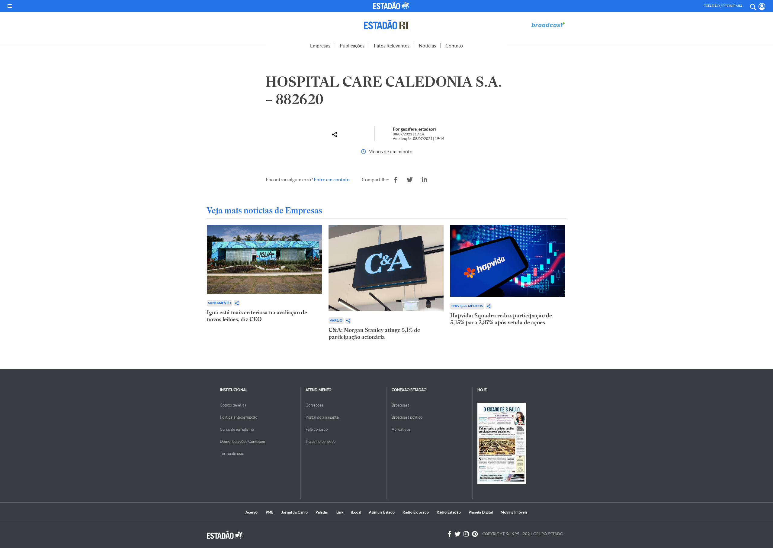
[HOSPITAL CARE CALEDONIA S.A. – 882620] (396, 180)
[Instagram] (466, 534)
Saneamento (219, 303)
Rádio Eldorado (416, 512)
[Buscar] (752, 6)
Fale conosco (317, 429)
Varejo (336, 320)
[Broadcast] (548, 25)
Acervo (251, 512)
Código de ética (233, 405)
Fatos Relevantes (391, 45)
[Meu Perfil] (762, 6)
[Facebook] (449, 534)
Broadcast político (407, 417)
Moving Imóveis (514, 512)
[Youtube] (475, 534)
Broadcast (400, 405)
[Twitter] (457, 534)
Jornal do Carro (294, 512)
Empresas (320, 45)
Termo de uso (231, 453)
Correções (314, 405)
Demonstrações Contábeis (243, 441)
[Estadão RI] (386, 25)
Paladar (322, 512)
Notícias (427, 45)
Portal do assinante (322, 417)
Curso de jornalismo (237, 429)
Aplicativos (401, 429)
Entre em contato (332, 179)
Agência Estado (382, 512)
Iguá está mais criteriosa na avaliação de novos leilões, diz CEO (257, 316)
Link (339, 512)
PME (270, 512)
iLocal (356, 512)
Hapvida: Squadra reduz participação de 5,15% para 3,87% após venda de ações (501, 319)
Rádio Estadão (449, 512)
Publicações (352, 45)
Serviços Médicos (467, 306)
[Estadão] (392, 5)
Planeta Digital (481, 512)
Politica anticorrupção (238, 417)
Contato (454, 45)
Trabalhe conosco (320, 441)
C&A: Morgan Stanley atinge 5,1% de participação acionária (374, 333)
